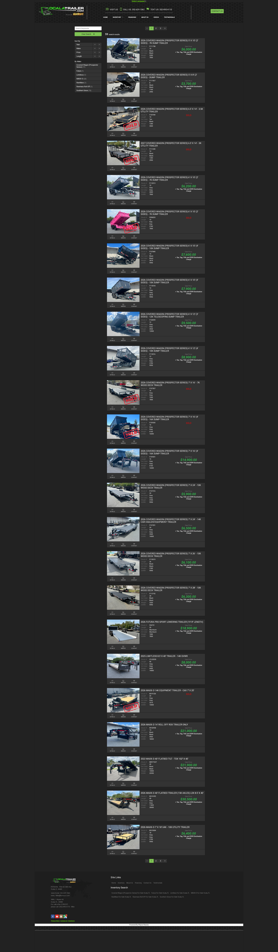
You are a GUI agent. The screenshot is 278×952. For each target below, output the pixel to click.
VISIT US (113, 9)
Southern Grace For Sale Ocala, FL (172, 897)
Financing (138, 883)
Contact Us (217, 11)
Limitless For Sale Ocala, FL (179, 893)
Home (114, 883)
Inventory (121, 883)
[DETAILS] (112, 64)
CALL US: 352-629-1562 (133, 9)
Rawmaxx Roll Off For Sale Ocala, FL (145, 897)
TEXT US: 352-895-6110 (161, 9)
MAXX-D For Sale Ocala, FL (200, 893)
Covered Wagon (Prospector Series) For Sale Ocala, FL (131, 893)
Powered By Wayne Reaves (139, 925)
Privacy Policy (55, 921)
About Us (129, 883)
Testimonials (157, 883)
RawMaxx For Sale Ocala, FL (121, 897)
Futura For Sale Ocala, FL (160, 893)
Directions (71, 921)
